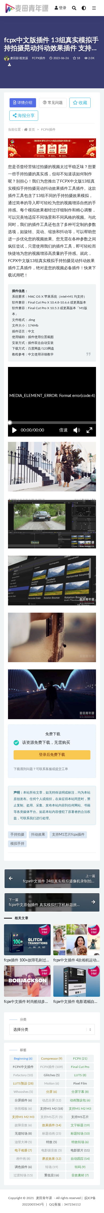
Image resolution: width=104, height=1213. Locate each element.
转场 (51, 1167)
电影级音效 (51, 1150)
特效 (51, 1142)
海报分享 (26, 115)
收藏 (82, 103)
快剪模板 (23, 1108)
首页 (32, 129)
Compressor (51, 1058)
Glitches (51, 1075)
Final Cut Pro (80, 1068)
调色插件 (23, 1167)
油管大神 (23, 1142)
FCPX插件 (38, 58)
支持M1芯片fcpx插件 (68, 834)
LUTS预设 (23, 1083)
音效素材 (80, 1175)
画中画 (23, 1158)
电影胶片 (80, 1150)
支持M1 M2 (51, 1108)
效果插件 (51, 1125)
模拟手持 (17, 844)
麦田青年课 (44, 1198)
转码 (80, 1167)
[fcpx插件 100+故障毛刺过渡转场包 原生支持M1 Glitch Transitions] (27, 940)
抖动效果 (38, 834)
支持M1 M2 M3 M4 (23, 1118)
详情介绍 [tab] (24, 103)
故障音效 (23, 1125)
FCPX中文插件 (23, 1068)
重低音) (51, 1175)
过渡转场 (23, 1175)
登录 (62, 8)
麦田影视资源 (19, 58)
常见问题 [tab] (55, 103)
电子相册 (23, 1150)
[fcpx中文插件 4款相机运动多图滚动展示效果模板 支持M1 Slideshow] (76, 940)
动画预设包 (80, 1100)
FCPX (80, 1058)
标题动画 (51, 1133)
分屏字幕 (80, 1091)
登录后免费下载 (52, 755)
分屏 (51, 1091)
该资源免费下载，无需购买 (46, 743)
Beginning (23, 1058)
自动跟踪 (80, 1158)
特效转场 (80, 1142)
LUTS (80, 1075)
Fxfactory (23, 1075)
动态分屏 (51, 1100)
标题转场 (80, 1133)
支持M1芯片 (51, 1117)
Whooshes (23, 1091)
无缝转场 (23, 1133)
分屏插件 (23, 1100)
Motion (51, 1083)
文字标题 (80, 1125)
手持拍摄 (17, 834)
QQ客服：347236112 (65, 1204)
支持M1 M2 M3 (80, 1109)
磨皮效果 (51, 1158)
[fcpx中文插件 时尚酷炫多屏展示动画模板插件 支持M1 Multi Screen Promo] (27, 981)
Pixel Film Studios (80, 1084)
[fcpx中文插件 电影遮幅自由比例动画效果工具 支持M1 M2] (76, 981)
